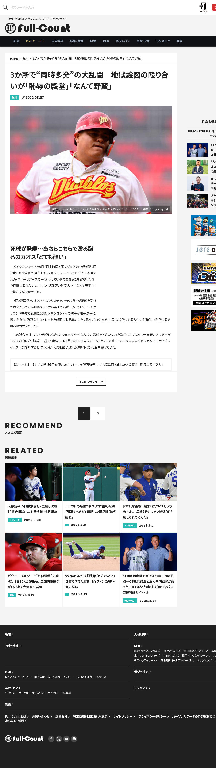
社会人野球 (38, 693)
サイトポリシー (122, 716)
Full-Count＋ (35, 41)
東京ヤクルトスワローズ (147, 655)
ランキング (163, 41)
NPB (93, 41)
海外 (25, 58)
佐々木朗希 (54, 676)
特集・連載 (76, 41)
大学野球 (23, 693)
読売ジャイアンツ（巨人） (147, 650)
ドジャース (100, 676)
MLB (106, 41)
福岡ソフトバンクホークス (196, 655)
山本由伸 (39, 676)
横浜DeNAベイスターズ (195, 650)
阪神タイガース (172, 650)
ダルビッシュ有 (84, 676)
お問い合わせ (41, 716)
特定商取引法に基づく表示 (90, 716)
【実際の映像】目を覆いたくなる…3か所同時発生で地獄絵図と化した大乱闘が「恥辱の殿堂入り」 (97, 364)
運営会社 (61, 716)
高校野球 (10, 693)
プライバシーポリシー (152, 716)
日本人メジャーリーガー (18, 676)
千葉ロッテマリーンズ (145, 660)
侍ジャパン (123, 41)
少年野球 (66, 693)
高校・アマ (143, 41)
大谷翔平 (57, 41)
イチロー (68, 676)
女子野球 (52, 693)
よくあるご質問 (14, 721)
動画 (179, 41)
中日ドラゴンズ (171, 655)
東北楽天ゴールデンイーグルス (177, 660)
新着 (16, 41)
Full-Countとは (15, 716)
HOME (14, 58)
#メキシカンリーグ (91, 382)
